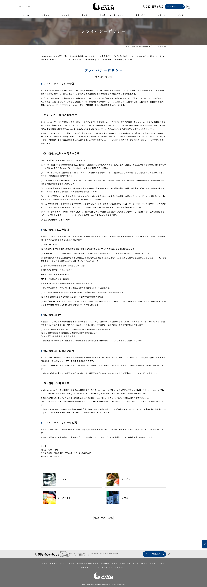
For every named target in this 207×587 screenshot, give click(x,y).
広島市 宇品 (99, 518)
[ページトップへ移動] (170, 554)
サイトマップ (120, 567)
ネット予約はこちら (174, 7)
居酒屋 (110, 518)
